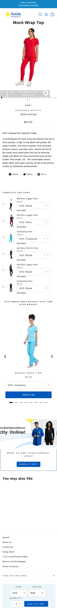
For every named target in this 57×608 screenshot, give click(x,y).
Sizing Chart (8, 552)
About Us (6, 542)
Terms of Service (10, 566)
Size (19, 587)
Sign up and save (14, 576)
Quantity (16, 598)
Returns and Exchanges (14, 561)
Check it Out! (28, 464)
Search (5, 537)
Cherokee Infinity (28, 110)
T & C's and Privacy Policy (15, 557)
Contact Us (7, 547)
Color (37, 587)
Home (28, 105)
